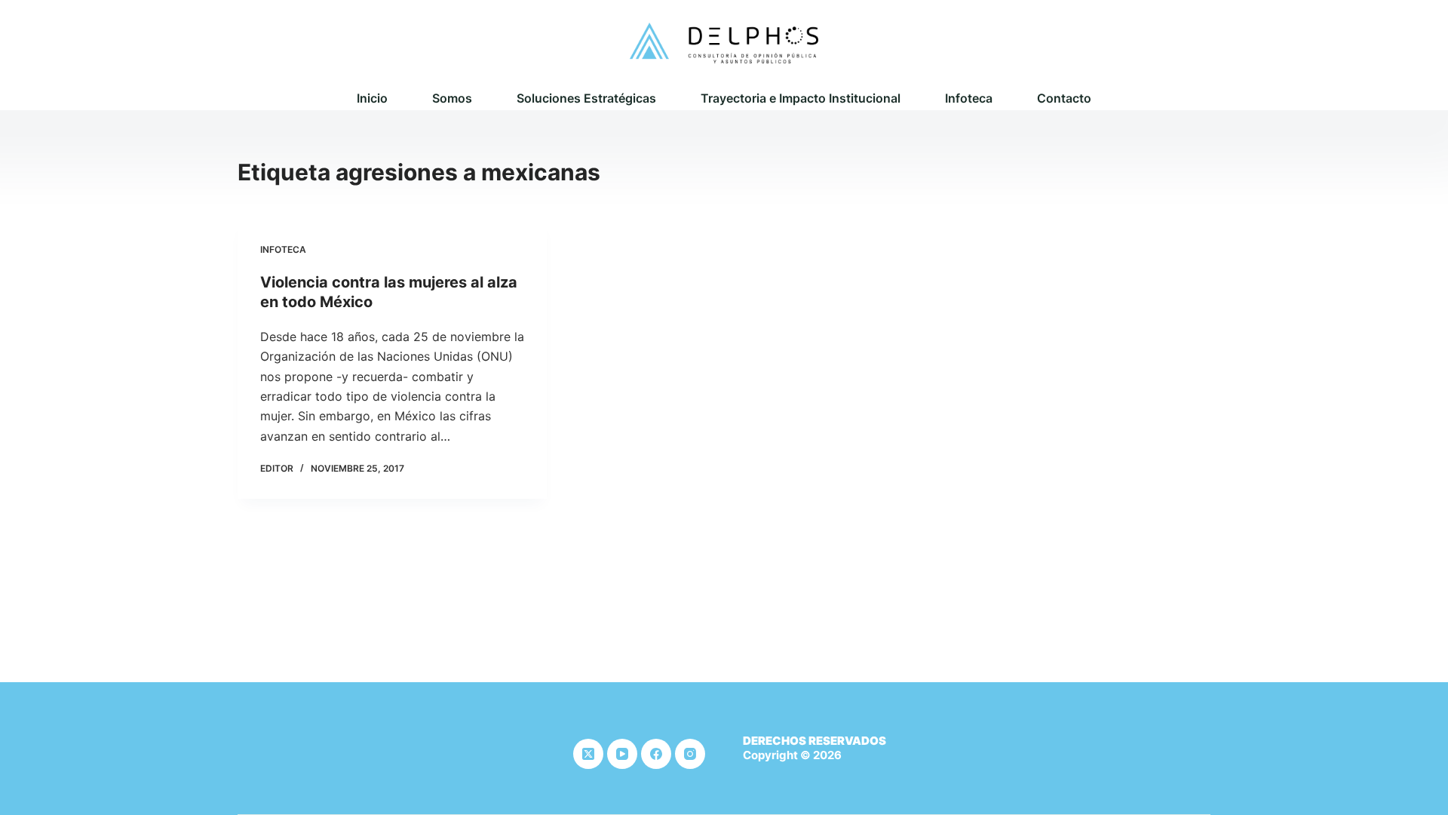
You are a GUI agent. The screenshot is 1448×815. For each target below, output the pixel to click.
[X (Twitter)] (588, 754)
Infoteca (968, 98)
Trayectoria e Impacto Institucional (800, 98)
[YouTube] (622, 754)
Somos (452, 98)
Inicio (372, 98)
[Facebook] (656, 754)
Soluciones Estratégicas (586, 98)
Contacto (1064, 98)
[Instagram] (690, 754)
